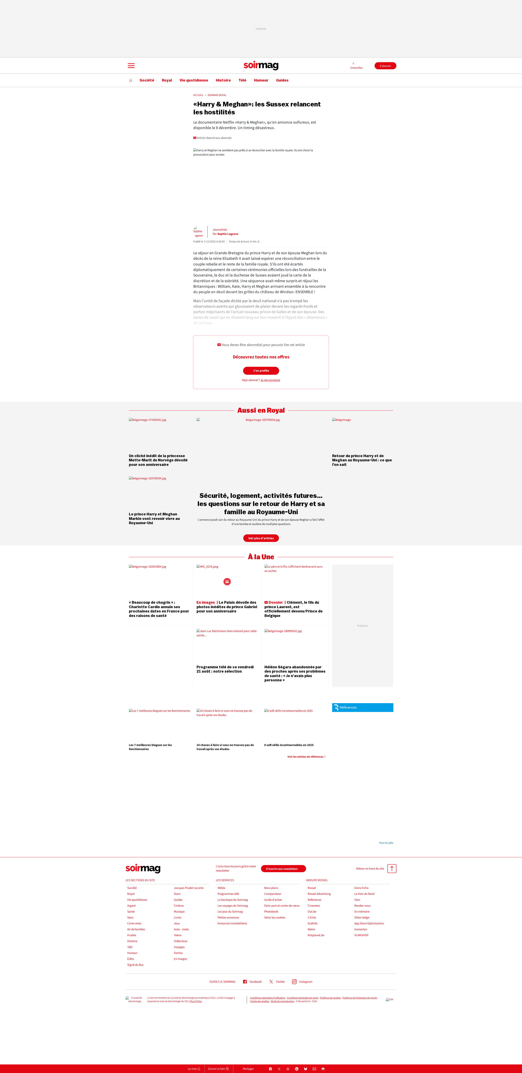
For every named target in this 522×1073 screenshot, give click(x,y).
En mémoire (361, 911)
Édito (130, 959)
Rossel (312, 888)
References (314, 900)
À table (131, 935)
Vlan (357, 900)
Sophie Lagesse (227, 234)
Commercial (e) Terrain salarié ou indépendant (371, 718)
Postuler (381, 729)
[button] (131, 65)
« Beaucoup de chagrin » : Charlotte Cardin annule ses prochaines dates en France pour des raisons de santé (159, 609)
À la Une (261, 557)
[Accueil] (131, 80)
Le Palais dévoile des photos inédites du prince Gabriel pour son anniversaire (227, 607)
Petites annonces (228, 917)
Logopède (360, 739)
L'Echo (312, 917)
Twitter (280, 982)
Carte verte (134, 923)
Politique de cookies (330, 998)
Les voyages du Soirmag (233, 906)
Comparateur (272, 894)
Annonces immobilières (232, 923)
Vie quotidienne (137, 900)
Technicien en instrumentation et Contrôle (371, 813)
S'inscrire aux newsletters (282, 869)
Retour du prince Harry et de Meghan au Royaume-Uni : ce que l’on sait (362, 460)
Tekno (177, 935)
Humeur (132, 953)
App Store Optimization (369, 923)
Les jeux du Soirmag (230, 911)
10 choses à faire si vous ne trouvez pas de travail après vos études (225, 747)
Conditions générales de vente (302, 998)
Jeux (177, 923)
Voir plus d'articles (261, 538)
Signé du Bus (135, 965)
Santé (131, 911)
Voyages (179, 947)
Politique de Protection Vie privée (360, 998)
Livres (177, 917)
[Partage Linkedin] (297, 1069)
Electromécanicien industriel (370, 831)
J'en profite (261, 371)
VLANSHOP (361, 935)
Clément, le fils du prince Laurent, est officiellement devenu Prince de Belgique (293, 609)
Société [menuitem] (147, 80)
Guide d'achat (273, 900)
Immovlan (360, 929)
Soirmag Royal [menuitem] (217, 95)
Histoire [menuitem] (223, 80)
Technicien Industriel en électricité (367, 798)
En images (180, 959)
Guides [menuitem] (282, 80)
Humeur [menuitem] (261, 80)
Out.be (312, 911)
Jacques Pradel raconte (188, 888)
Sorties (178, 953)
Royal (131, 894)
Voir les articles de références (305, 757)
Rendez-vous (362, 906)
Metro (311, 929)
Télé (129, 947)
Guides (178, 900)
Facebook (256, 982)
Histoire (132, 941)
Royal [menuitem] (167, 80)
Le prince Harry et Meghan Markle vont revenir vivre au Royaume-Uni (154, 518)
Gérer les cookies (274, 917)
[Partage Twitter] (279, 1069)
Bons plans (271, 888)
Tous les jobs (386, 843)
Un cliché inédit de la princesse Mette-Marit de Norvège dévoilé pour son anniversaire (158, 460)
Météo (221, 888)
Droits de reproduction (282, 1001)
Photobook (271, 911)
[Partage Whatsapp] (288, 1069)
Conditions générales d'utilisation (267, 998)
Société (132, 888)
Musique (179, 911)
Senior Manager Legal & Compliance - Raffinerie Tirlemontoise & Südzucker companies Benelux (369, 752)
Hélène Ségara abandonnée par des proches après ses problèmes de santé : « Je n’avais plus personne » (294, 673)
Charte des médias (259, 1001)
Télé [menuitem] (242, 80)
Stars (177, 894)
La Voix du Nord (364, 894)
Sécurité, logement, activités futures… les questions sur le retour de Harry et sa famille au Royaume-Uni (261, 503)
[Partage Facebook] (270, 1069)
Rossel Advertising (319, 894)
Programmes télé (228, 894)
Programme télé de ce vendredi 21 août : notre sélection (225, 669)
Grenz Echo (361, 888)
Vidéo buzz (180, 941)
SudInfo (312, 923)
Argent (131, 906)
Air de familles (136, 929)
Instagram (305, 982)
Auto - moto (181, 929)
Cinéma (179, 906)
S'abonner (385, 66)
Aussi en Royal (261, 410)
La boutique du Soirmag (233, 900)
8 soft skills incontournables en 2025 (289, 745)
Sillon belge (361, 917)
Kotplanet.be (316, 935)
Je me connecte (270, 380)
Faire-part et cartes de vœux (282, 906)
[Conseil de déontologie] (135, 999)
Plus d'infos (196, 1001)
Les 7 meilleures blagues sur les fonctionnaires (150, 747)
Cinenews (314, 906)
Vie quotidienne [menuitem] (194, 80)
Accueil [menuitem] (198, 95)
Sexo (130, 917)
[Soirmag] (261, 65)
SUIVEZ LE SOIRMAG (222, 982)
